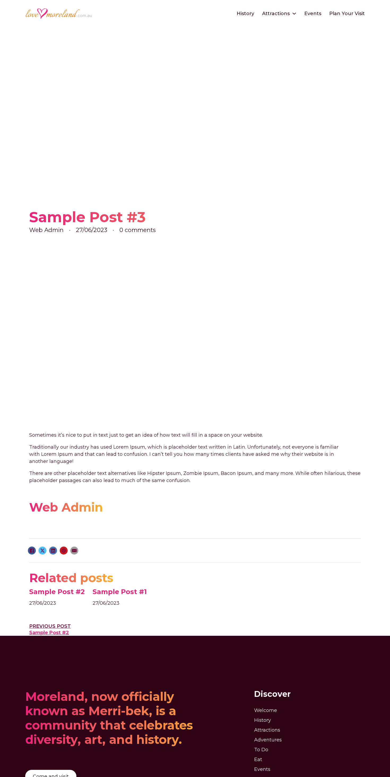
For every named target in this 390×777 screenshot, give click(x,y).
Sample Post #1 (120, 592)
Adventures (268, 740)
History (245, 13)
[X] (42, 551)
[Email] (74, 551)
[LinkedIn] (53, 551)
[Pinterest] (64, 551)
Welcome (265, 710)
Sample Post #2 (57, 592)
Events (312, 13)
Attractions (276, 13)
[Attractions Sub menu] (294, 13)
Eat (258, 759)
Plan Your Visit (347, 13)
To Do (261, 750)
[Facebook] (32, 551)
